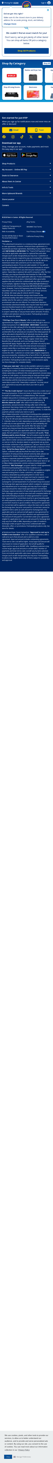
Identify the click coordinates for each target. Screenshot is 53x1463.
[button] (22, 1457)
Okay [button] (8, 1457)
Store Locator (8, 199)
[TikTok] (23, 137)
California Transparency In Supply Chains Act (11, 227)
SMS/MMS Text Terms (34, 227)
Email (15, 130)
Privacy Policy (24, 1450)
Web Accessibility (8, 232)
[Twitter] (32, 136)
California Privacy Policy (35, 236)
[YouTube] (41, 137)
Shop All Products (27, 50)
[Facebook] (5, 136)
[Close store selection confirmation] (48, 10)
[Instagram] (14, 136)
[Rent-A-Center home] (26, 5)
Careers (5, 205)
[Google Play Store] (29, 155)
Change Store (10, 24)
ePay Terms (30, 222)
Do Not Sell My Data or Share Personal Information (12, 237)
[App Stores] (9, 155)
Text (41, 130)
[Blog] (49, 136)
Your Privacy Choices (34, 232)
